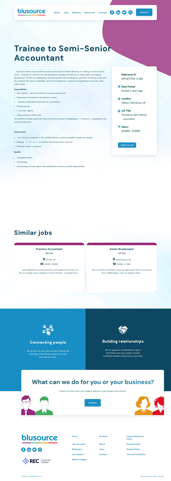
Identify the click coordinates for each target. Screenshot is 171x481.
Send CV (144, 12)
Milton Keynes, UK (123, 260)
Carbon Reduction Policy (135, 437)
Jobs (66, 12)
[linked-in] (118, 14)
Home (75, 436)
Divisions (76, 12)
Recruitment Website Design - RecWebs (152, 476)
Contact (103, 12)
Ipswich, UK (50, 260)
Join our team (78, 444)
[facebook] (112, 14)
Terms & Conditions (136, 454)
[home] (31, 15)
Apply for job (127, 145)
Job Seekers (78, 454)
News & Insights (79, 459)
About (57, 12)
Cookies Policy (134, 444)
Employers (77, 449)
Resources (89, 12)
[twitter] (124, 14)
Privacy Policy (133, 449)
